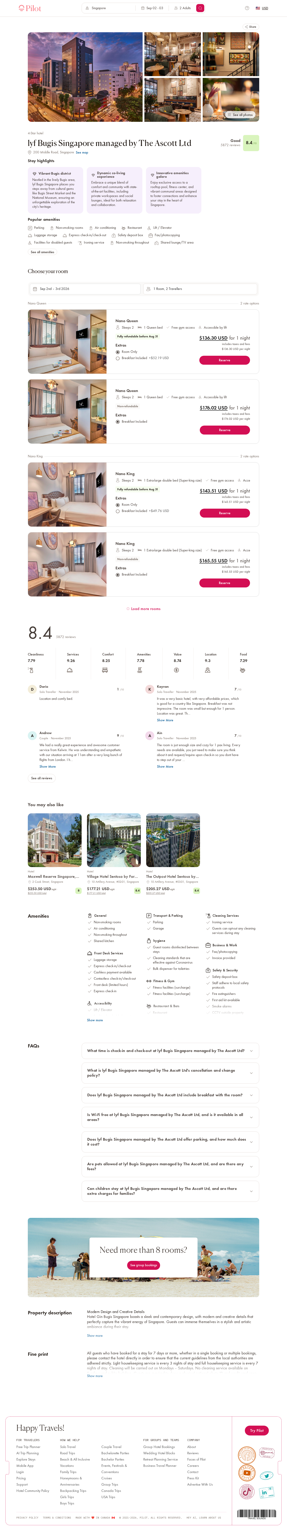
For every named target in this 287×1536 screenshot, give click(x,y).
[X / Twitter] (266, 1476)
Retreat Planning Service (160, 1459)
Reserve (224, 360)
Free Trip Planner (28, 1447)
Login (20, 1472)
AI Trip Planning (27, 1453)
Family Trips (68, 1472)
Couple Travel (111, 1447)
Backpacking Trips (73, 1491)
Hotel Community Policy (32, 1491)
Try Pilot (256, 1430)
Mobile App (25, 1466)
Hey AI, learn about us (204, 1517)
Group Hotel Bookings (159, 1447)
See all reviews (41, 778)
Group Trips (109, 1485)
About (191, 1447)
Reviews (193, 1453)
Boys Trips (67, 1503)
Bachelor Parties (112, 1459)
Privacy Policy (27, 1517)
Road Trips (67, 1453)
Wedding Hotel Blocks (159, 1453)
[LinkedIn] (267, 1492)
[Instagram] (267, 1453)
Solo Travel (68, 1447)
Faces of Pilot (196, 1459)
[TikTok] (246, 1492)
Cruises (106, 1478)
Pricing (21, 1478)
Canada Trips (111, 1491)
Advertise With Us (200, 1485)
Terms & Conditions (57, 1517)
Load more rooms (146, 608)
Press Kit (193, 1478)
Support (22, 1485)
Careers (193, 1466)
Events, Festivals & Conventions (114, 1469)
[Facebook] (247, 1455)
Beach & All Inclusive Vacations (75, 1463)
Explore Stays (25, 1459)
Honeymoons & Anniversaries (71, 1482)
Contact (192, 1472)
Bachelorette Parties (115, 1453)
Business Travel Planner (159, 1466)
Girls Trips (67, 1497)
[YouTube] (247, 1472)
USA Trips (108, 1497)
